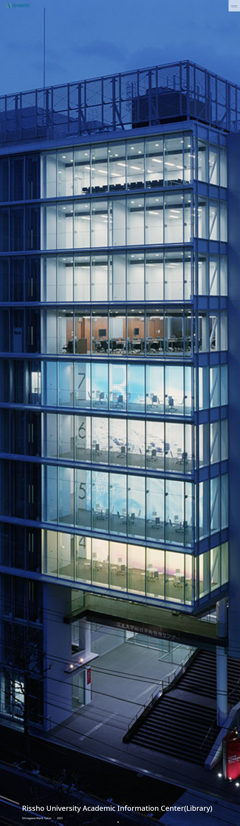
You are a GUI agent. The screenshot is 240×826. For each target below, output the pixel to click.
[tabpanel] (120, 413)
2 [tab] (122, 822)
